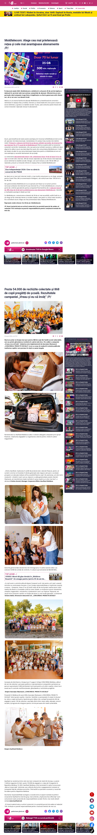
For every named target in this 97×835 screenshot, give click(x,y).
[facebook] (55, 87)
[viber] (62, 87)
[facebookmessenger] (53, 87)
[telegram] (59, 87)
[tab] (73, 91)
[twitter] (57, 87)
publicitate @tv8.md (17, 243)
